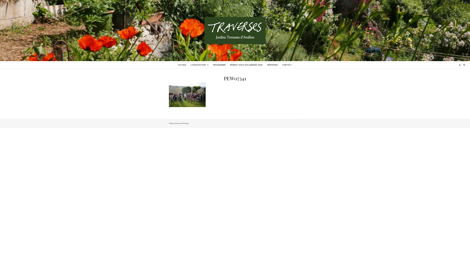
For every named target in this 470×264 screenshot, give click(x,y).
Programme (219, 65)
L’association (198, 65)
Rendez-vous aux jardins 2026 (246, 65)
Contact (287, 65)
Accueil (182, 65)
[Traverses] (235, 30)
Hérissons (272, 65)
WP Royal (185, 123)
